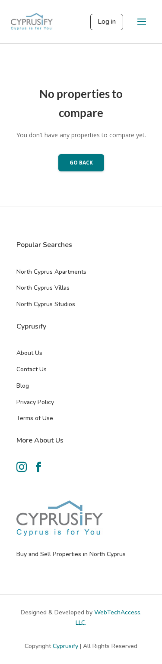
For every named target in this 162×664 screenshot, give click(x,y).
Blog (22, 386)
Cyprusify (66, 646)
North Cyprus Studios (45, 304)
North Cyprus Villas (43, 288)
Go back (81, 162)
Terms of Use (34, 418)
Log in (107, 21)
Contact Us (31, 369)
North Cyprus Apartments (51, 272)
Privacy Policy (35, 402)
